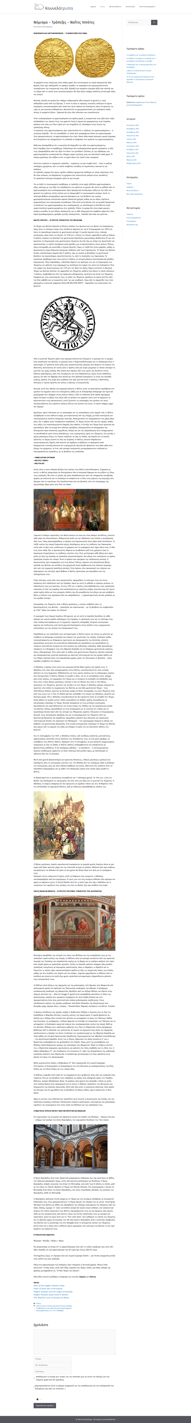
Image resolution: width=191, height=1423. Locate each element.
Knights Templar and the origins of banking (53, 1292)
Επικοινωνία (130, 7)
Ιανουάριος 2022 (133, 146)
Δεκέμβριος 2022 (133, 132)
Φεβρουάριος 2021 (134, 163)
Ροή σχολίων (131, 221)
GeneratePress (109, 1419)
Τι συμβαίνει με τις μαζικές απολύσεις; (141, 55)
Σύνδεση (130, 214)
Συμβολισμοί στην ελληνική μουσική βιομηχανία (53, 1308)
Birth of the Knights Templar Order (49, 1286)
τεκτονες (62, 1306)
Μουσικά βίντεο (115, 7)
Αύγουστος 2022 (133, 136)
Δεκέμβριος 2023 (133, 129)
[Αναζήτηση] (154, 22)
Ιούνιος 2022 (131, 139)
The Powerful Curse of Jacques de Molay (51, 1298)
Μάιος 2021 (131, 156)
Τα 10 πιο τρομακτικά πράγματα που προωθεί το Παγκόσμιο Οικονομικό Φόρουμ (140, 79)
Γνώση (102, 7)
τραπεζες (69, 1306)
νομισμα (56, 1306)
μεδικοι (39, 1306)
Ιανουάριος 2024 (133, 125)
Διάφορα (130, 187)
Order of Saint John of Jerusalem (48, 1289)
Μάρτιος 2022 (132, 143)
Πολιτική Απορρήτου (147, 7)
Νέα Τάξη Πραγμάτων (135, 194)
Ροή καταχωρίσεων (134, 218)
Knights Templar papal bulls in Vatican (51, 1295)
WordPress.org (132, 225)
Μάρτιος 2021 (132, 160)
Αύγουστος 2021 (133, 153)
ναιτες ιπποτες (47, 1306)
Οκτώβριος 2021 (132, 149)
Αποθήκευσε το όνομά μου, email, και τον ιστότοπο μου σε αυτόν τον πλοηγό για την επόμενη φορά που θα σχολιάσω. (72, 1378)
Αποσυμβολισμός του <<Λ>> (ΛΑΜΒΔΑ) (50, 1311)
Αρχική (93, 7)
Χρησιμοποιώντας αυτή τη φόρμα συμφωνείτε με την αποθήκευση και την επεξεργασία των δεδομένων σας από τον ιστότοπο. (74, 1387)
